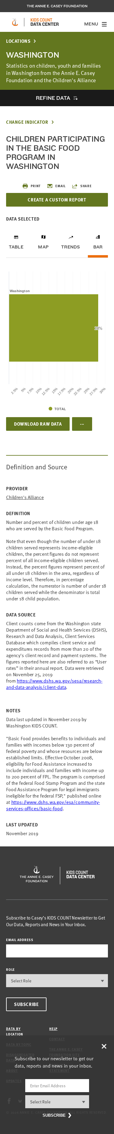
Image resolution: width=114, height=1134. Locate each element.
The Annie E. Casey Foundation (57, 6)
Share (86, 186)
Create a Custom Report (57, 199)
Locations (18, 41)
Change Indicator (27, 122)
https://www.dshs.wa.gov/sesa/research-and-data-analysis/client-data (54, 684)
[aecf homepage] (15, 22)
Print (36, 186)
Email (60, 186)
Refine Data (53, 98)
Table (16, 247)
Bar (98, 247)
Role (10, 969)
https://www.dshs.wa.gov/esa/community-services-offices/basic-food (53, 805)
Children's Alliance (25, 497)
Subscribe (26, 1004)
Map (43, 247)
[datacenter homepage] (44, 22)
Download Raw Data (38, 423)
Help (53, 1028)
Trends (70, 247)
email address (19, 939)
